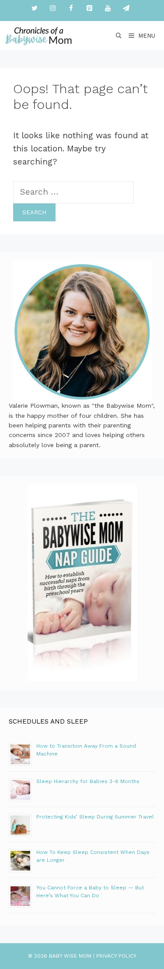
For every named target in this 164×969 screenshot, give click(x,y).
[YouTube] (108, 8)
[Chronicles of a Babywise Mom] (38, 35)
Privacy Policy (116, 956)
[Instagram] (52, 8)
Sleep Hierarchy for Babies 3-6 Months (88, 781)
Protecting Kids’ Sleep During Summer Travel (95, 817)
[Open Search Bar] (119, 35)
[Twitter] (34, 8)
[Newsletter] (126, 8)
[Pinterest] (89, 8)
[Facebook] (71, 8)
